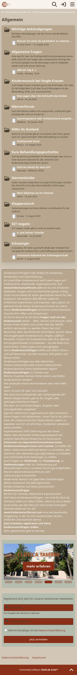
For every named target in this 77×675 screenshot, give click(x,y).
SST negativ (21, 224)
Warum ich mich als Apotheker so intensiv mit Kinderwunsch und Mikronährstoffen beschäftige (45, 41)
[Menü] (72, 4)
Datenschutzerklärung (51, 630)
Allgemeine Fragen (27, 52)
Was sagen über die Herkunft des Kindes (42, 96)
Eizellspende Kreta (28, 141)
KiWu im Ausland (25, 129)
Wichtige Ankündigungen (32, 29)
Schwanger (20, 243)
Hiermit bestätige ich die (36, 630)
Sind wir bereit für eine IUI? (34, 167)
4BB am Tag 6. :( (26, 70)
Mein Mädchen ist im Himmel (35, 193)
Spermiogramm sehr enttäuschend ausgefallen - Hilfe (45, 118)
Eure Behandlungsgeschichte (35, 152)
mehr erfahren (38, 566)
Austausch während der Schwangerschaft (42, 255)
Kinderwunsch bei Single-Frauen (37, 81)
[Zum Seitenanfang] (71, 670)
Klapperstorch (23, 203)
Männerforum (23, 106)
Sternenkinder (23, 178)
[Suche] (54, 4)
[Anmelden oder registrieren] (63, 4)
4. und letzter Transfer (30, 232)
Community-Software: (38, 669)
